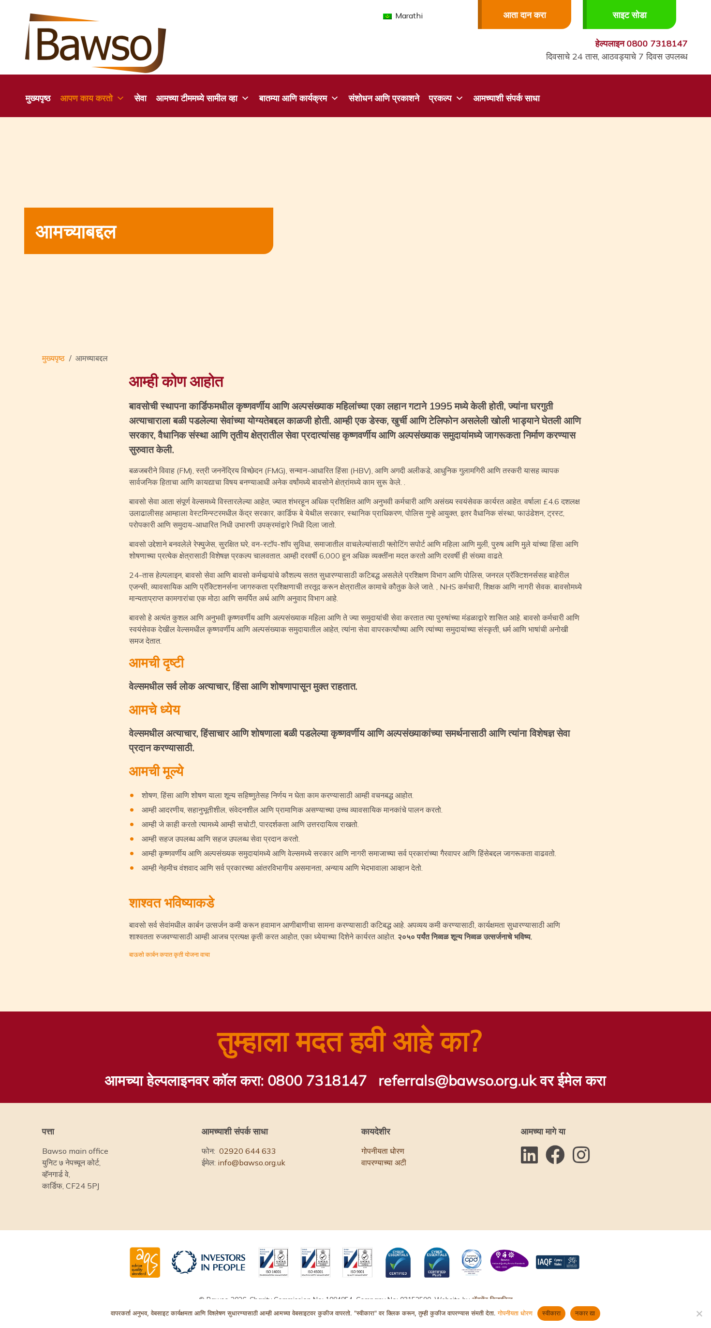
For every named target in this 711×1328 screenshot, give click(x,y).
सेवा (140, 98)
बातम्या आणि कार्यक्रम (293, 98)
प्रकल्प (440, 98)
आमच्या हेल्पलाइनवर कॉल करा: (236, 1080)
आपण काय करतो (86, 98)
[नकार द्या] (699, 1313)
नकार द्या (585, 1313)
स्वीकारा (551, 1313)
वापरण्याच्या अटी (383, 1162)
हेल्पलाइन (641, 43)
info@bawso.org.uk (251, 1162)
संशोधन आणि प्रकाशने (384, 98)
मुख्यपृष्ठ (38, 98)
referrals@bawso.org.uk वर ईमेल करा (492, 1080)
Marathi (408, 15)
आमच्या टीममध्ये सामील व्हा (196, 98)
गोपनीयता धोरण (382, 1151)
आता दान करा (525, 14)
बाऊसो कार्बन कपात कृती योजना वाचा (169, 954)
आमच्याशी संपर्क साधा (507, 98)
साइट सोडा (630, 14)
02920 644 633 (247, 1151)
